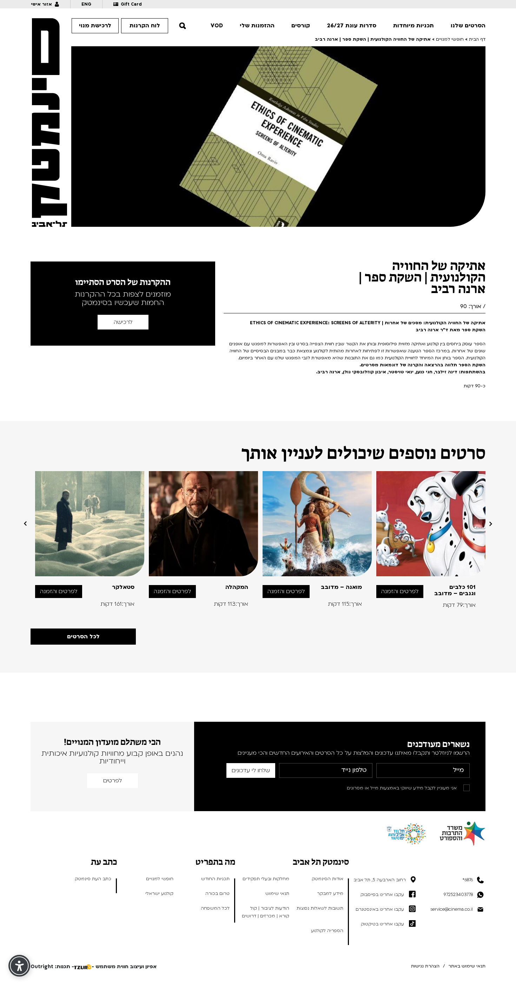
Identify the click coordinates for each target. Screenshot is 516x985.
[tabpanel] (431, 539)
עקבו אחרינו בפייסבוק (382, 894)
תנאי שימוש (277, 893)
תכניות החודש (215, 879)
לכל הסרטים (83, 636)
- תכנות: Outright (52, 966)
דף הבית (477, 39)
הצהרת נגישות (425, 966)
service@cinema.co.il (451, 909)
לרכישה (123, 322)
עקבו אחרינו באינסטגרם (380, 909)
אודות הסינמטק (327, 879)
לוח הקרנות (145, 25)
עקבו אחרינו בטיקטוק (382, 924)
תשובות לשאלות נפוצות (320, 908)
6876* (467, 880)
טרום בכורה (217, 893)
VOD (217, 25)
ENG (86, 4)
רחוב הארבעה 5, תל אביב (379, 880)
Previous (490, 523)
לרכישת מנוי (95, 25)
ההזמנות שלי (257, 25)
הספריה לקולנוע (327, 930)
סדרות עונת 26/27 (351, 25)
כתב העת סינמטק (93, 879)
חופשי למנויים (159, 879)
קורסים (300, 25)
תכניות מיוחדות (413, 25)
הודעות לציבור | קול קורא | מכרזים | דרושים (265, 912)
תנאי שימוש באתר (466, 966)
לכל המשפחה (215, 908)
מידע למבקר (330, 893)
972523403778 (458, 894)
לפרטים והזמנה (399, 591)
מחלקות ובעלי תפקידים (266, 879)
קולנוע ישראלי (159, 893)
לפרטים (112, 780)
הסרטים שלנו (468, 25)
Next (25, 523)
